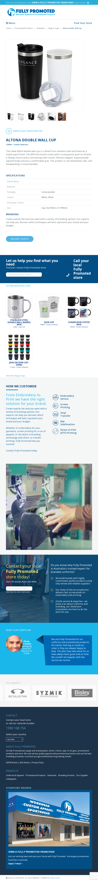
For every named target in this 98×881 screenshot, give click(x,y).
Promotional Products (24, 28)
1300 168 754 (16, 728)
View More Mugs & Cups (15, 376)
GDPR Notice (11, 762)
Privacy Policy (38, 762)
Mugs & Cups (53, 28)
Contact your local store (18, 719)
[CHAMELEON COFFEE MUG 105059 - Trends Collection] (79, 307)
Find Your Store (83, 23)
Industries (52, 775)
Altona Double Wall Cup (72, 28)
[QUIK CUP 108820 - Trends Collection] (49, 307)
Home (8, 28)
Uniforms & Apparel (15, 775)
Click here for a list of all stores (18, 592)
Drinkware (40, 28)
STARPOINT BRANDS (18, 787)
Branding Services (66, 775)
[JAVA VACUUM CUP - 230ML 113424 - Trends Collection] (19, 347)
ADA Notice (24, 762)
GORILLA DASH (55, 878)
